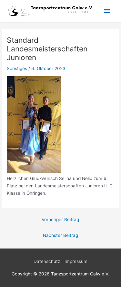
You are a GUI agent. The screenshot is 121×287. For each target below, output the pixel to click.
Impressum (76, 261)
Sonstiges (17, 68)
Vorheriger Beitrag (60, 219)
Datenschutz (47, 261)
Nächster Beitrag (60, 235)
